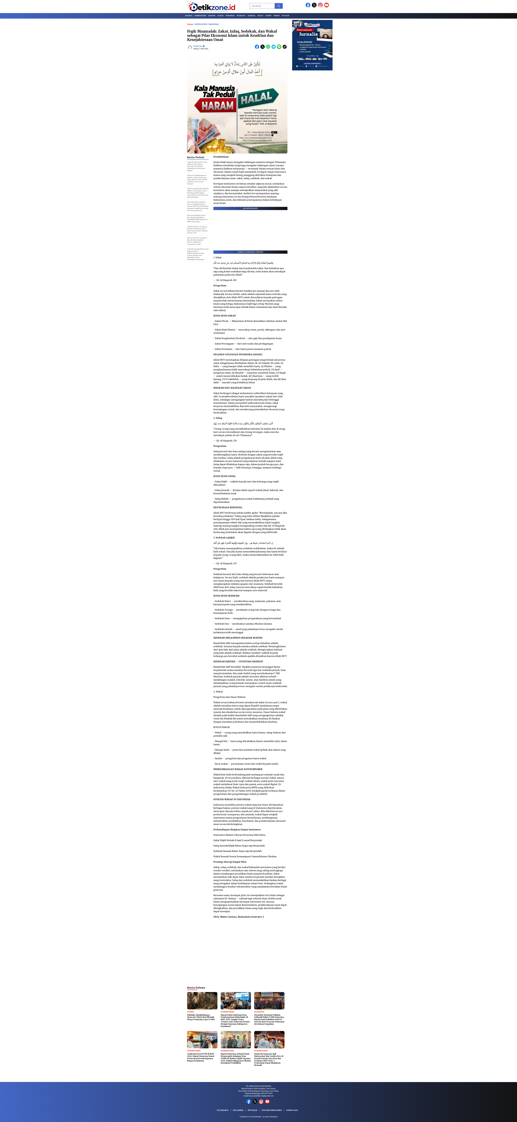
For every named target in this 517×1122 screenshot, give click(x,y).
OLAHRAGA (251, 16)
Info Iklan (252, 1110)
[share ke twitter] (263, 48)
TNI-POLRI (285, 16)
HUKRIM (277, 16)
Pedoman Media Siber (272, 1110)
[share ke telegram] (274, 48)
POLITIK (220, 16)
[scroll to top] (499, 1117)
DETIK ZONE (201, 24)
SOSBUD (268, 16)
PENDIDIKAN (230, 16)
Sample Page (292, 1110)
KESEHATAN (241, 16)
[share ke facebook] (257, 48)
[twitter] (314, 7)
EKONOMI (211, 16)
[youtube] (327, 7)
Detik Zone (197, 46)
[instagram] (321, 7)
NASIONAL (189, 16)
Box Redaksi (222, 1110)
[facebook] (308, 7)
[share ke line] (279, 48)
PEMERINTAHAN (200, 16)
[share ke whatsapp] (268, 48)
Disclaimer (238, 1110)
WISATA (260, 16)
